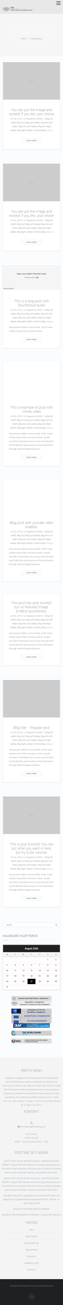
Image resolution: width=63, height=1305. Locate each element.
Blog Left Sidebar (32, 122)
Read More (31, 141)
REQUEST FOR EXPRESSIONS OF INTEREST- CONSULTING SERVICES (31, 1215)
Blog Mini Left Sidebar (27, 126)
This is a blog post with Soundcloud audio (31, 303)
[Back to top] (31, 1297)
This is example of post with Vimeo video (31, 409)
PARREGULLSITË (31, 1263)
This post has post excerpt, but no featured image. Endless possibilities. (31, 607)
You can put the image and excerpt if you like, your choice (31, 112)
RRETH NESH (31, 1236)
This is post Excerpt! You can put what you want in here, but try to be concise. (31, 848)
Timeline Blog (39, 130)
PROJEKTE (31, 1256)
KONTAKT (31, 1270)
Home (23, 39)
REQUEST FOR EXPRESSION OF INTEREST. (31, 1209)
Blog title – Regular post (31, 728)
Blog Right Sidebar (25, 130)
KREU (31, 1230)
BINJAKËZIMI (31, 1250)
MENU (5, 4)
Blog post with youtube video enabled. (31, 525)
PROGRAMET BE (31, 1243)
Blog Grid (21, 122)
